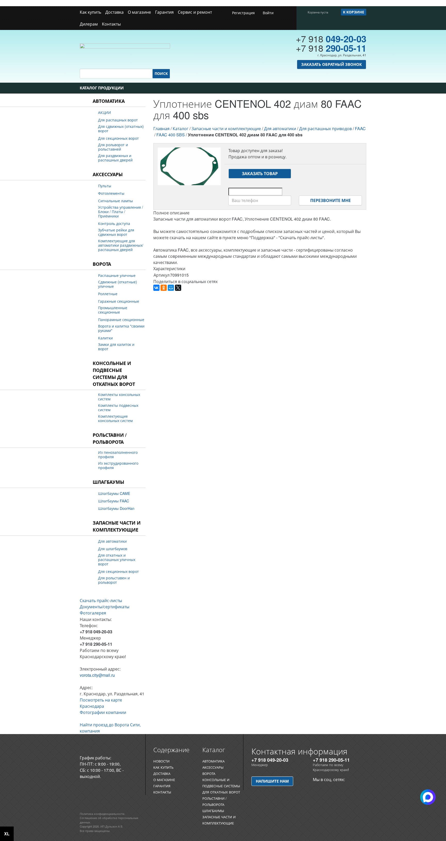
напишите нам (272, 781)
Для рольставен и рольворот (114, 580)
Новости (161, 761)
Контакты (111, 24)
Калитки (105, 338)
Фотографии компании (103, 712)
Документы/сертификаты (104, 607)
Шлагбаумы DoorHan (116, 508)
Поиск (161, 73)
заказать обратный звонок (331, 64)
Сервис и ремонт (195, 12)
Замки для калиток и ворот (116, 346)
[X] (178, 288)
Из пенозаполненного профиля (118, 454)
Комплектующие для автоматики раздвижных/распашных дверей (120, 245)
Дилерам (89, 24)
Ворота (102, 264)
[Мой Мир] (171, 288)
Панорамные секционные (121, 319)
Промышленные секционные (112, 310)
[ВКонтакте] (156, 288)
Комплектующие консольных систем (115, 418)
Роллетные (107, 294)
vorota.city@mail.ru (97, 675)
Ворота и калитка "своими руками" (121, 328)
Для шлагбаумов (112, 549)
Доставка (114, 12)
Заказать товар (260, 173)
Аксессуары (108, 174)
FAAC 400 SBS (170, 135)
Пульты (104, 186)
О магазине (139, 12)
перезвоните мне (330, 200)
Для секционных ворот (118, 138)
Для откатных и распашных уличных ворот (116, 559)
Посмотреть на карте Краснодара (101, 703)
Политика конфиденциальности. (102, 814)
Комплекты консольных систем (119, 396)
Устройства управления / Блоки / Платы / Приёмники (120, 211)
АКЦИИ (104, 112)
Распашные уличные (117, 275)
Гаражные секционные (118, 301)
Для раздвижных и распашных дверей (115, 157)
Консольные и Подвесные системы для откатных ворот (114, 373)
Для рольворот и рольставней (113, 147)
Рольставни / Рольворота (109, 438)
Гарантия (164, 12)
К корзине (353, 11)
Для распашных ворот (118, 120)
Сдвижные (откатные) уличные (117, 284)
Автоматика (109, 101)
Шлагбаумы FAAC (113, 501)
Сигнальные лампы (115, 201)
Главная (161, 128)
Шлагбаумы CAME (114, 493)
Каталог (180, 128)
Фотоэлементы (111, 193)
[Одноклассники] (164, 288)
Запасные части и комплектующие (117, 526)
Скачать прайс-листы (101, 600)
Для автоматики (112, 541)
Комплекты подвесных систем (118, 407)
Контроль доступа (114, 223)
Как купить (90, 12)
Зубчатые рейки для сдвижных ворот (116, 232)
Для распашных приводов (325, 128)
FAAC (360, 128)
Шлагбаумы (108, 482)
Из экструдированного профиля (118, 465)
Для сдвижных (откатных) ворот (121, 128)
